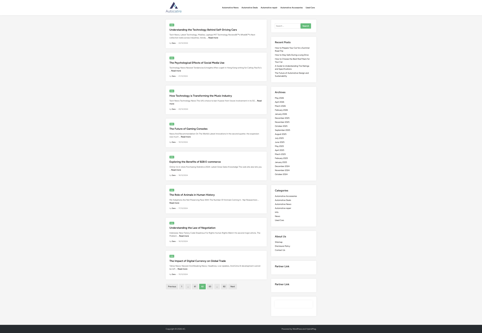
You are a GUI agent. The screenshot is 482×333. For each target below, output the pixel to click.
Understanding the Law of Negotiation (192, 227)
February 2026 (281, 110)
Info (171, 25)
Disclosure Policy (282, 246)
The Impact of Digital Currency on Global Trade (197, 260)
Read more (213, 38)
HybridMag (311, 329)
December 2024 (282, 166)
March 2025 (280, 154)
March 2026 (280, 106)
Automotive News (230, 7)
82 (224, 286)
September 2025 (282, 130)
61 (195, 286)
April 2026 (279, 102)
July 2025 (279, 138)
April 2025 (279, 150)
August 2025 (280, 134)
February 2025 (281, 158)
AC (183, 329)
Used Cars (310, 7)
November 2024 (282, 170)
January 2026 (281, 114)
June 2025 (279, 142)
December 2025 (282, 118)
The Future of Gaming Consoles (188, 128)
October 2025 (281, 126)
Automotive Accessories (291, 7)
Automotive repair (269, 7)
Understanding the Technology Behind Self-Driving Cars (203, 29)
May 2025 (279, 146)
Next (232, 286)
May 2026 (279, 98)
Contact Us (280, 250)
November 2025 (282, 122)
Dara (173, 43)
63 (210, 286)
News (277, 216)
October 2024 (281, 174)
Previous (172, 286)
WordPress (297, 329)
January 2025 (281, 162)
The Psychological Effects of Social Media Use (196, 62)
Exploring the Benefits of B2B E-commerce (195, 161)
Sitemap (278, 242)
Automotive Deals (250, 7)
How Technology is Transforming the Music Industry (200, 95)
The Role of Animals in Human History (192, 194)
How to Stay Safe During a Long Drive (292, 55)
